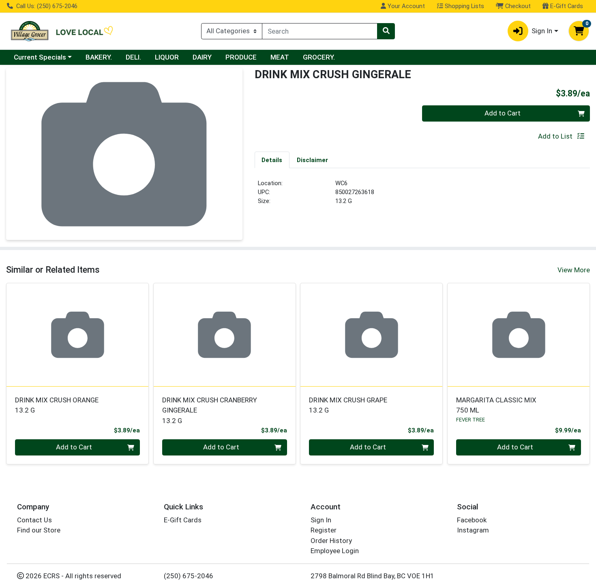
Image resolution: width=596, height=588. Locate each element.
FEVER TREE (470, 420)
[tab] (272, 160)
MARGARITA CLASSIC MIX (496, 405)
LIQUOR (167, 57)
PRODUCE (241, 57)
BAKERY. (99, 57)
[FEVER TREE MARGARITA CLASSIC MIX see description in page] (518, 335)
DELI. (133, 57)
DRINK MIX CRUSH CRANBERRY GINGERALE (209, 410)
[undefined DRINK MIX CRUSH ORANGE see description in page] (77, 335)
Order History (331, 541)
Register (324, 530)
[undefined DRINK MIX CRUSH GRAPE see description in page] (371, 335)
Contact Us (34, 520)
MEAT (279, 57)
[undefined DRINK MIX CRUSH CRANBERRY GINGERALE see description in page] (224, 335)
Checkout (517, 6)
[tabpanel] (422, 196)
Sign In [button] (542, 31)
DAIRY (202, 57)
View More (573, 270)
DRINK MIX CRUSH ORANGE (57, 405)
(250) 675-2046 (188, 576)
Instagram (473, 530)
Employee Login (335, 551)
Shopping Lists (463, 6)
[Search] (386, 31)
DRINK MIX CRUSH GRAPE (348, 405)
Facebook (472, 520)
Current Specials (40, 57)
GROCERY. (319, 57)
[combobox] (319, 31)
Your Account (405, 6)
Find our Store (38, 530)
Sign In (321, 520)
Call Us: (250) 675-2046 (46, 6)
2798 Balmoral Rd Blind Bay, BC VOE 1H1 (372, 576)
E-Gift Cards (566, 6)
